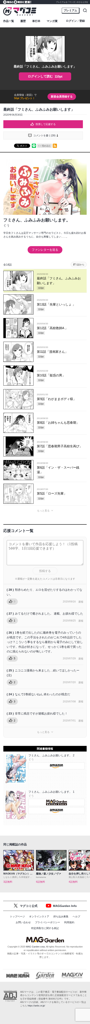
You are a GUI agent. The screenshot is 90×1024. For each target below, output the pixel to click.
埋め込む (46, 145)
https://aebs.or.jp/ (36, 1005)
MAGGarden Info (65, 906)
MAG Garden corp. (35, 946)
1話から (80, 264)
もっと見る (43, 510)
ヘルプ (76, 916)
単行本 (36, 21)
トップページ (17, 916)
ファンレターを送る (45, 249)
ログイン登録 (75, 21)
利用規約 (69, 922)
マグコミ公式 (28, 906)
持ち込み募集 (60, 916)
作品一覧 (8, 21)
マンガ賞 (52, 21)
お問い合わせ (23, 922)
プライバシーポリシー (47, 922)
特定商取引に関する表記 (45, 928)
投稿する (45, 571)
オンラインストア (39, 916)
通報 (80, 601)
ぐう (6, 225)
